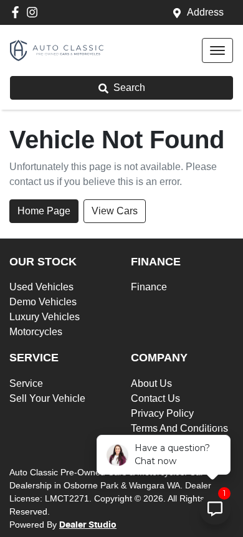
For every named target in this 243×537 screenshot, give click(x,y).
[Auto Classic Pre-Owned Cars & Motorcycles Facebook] (17, 12)
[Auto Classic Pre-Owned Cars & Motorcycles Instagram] (34, 12)
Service (26, 383)
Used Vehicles (41, 287)
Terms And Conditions (179, 428)
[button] (217, 50)
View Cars (115, 211)
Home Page (43, 211)
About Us (151, 383)
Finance (149, 287)
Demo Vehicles (43, 302)
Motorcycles (35, 331)
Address (205, 12)
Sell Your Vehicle (47, 398)
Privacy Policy (162, 413)
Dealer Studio (88, 525)
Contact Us (155, 398)
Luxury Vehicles (44, 316)
